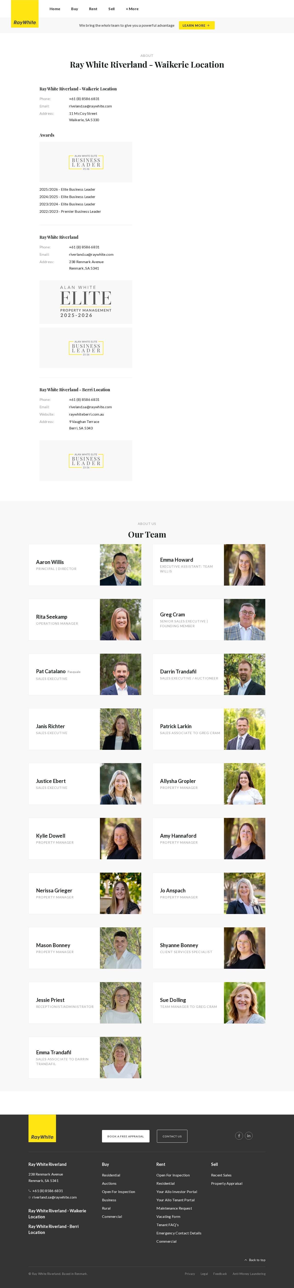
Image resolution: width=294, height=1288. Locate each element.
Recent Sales (221, 1175)
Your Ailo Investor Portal (176, 1191)
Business (109, 1200)
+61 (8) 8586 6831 (84, 98)
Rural (106, 1208)
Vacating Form (168, 1216)
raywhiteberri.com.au (86, 414)
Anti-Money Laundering (249, 1274)
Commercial (112, 1216)
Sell (214, 1164)
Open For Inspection (118, 1191)
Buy (105, 1164)
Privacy (190, 1274)
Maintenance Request (174, 1208)
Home (55, 8)
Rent (160, 1164)
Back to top (257, 1260)
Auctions (109, 1183)
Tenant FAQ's (167, 1224)
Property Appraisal (226, 1183)
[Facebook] (239, 1136)
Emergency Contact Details (178, 1233)
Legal (204, 1274)
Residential (111, 1175)
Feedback (220, 1274)
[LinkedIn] (249, 1136)
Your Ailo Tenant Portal (175, 1200)
